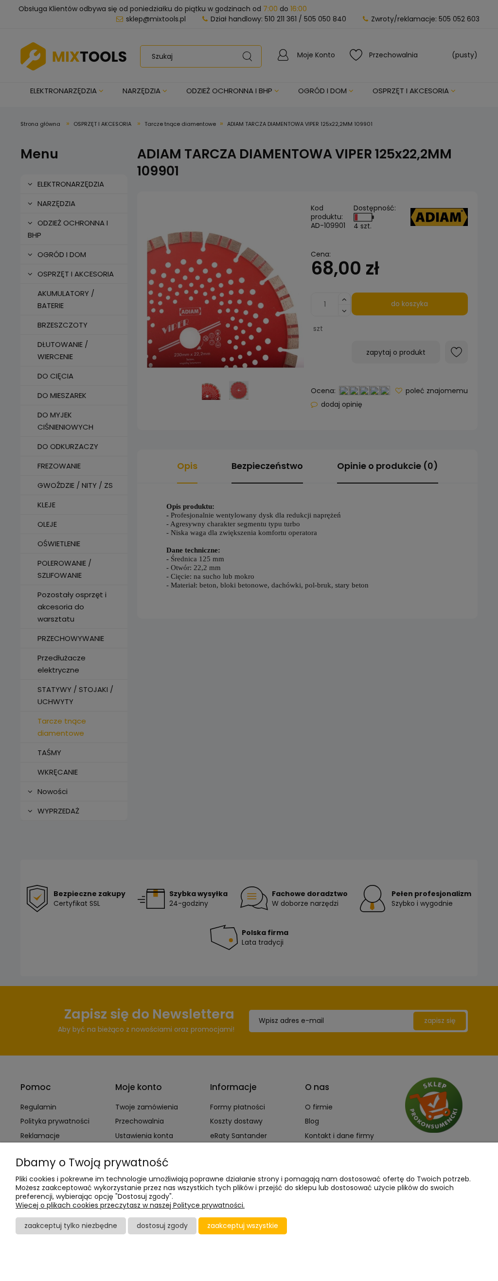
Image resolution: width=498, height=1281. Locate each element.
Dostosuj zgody (162, 1225)
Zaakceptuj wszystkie (242, 1225)
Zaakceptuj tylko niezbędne (70, 1225)
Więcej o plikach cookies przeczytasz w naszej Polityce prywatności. (130, 1205)
